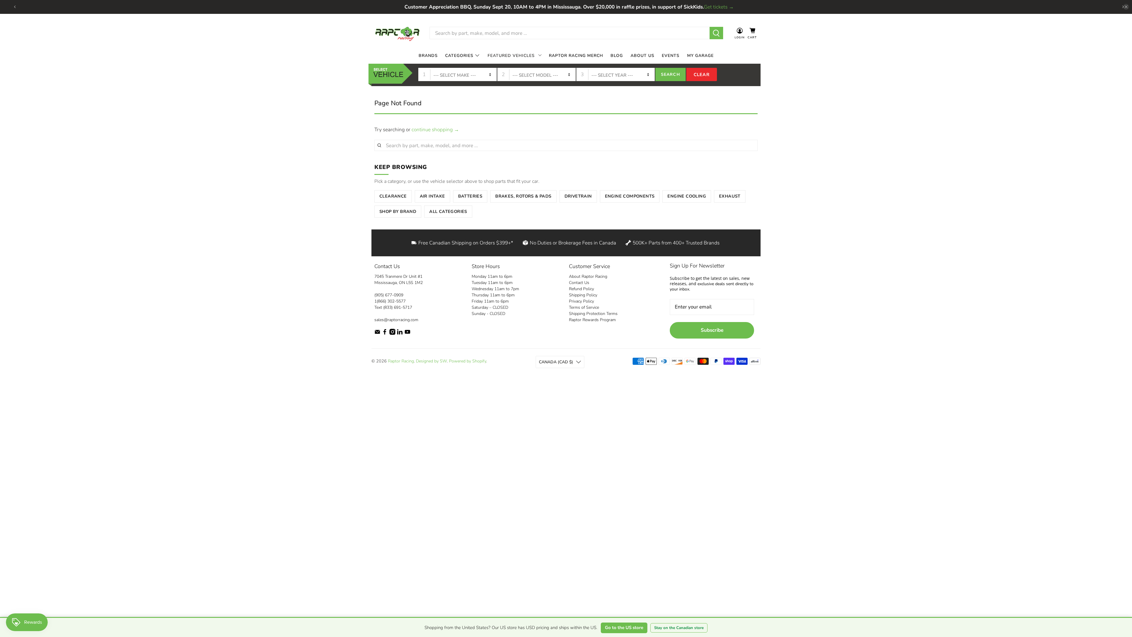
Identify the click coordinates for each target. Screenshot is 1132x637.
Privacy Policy (581, 301)
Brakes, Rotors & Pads (523, 196)
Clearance (393, 196)
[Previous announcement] (15, 6)
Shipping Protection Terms (593, 313)
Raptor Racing (401, 361)
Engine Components (630, 196)
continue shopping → (435, 129)
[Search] (716, 33)
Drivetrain (578, 196)
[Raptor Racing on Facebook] (385, 333)
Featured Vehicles (511, 55)
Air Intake (432, 196)
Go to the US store (624, 628)
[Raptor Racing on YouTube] (407, 333)
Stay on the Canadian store (679, 628)
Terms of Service (584, 307)
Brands (428, 55)
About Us (642, 55)
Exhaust (730, 196)
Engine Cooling (686, 196)
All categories (448, 211)
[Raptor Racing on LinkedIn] (400, 333)
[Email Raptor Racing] (377, 333)
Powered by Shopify (467, 361)
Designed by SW (431, 361)
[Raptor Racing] (397, 33)
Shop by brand (397, 211)
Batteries (470, 196)
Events (670, 55)
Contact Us (579, 282)
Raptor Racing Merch (576, 55)
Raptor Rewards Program (592, 320)
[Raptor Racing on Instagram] (392, 333)
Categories (459, 55)
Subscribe (712, 330)
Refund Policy (581, 289)
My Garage (700, 55)
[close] (1126, 7)
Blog (617, 55)
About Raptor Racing (588, 276)
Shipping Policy (583, 295)
